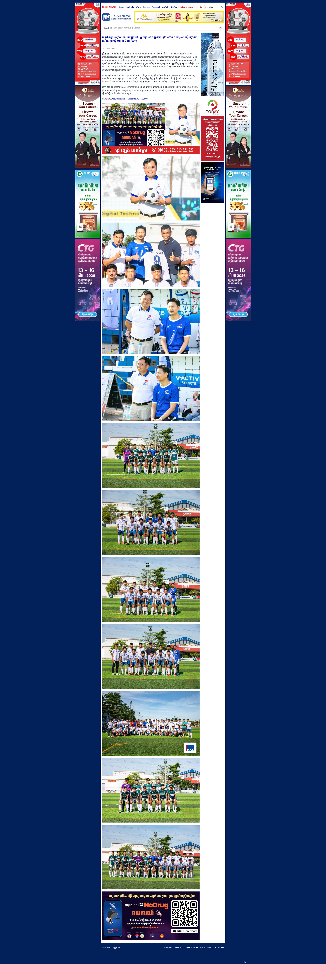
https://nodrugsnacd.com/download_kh (128, 99)
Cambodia (129, 7)
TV (201, 7)
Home (121, 7)
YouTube (165, 7)
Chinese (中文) (192, 7)
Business (146, 7)
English (181, 7)
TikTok (174, 7)
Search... (209, 7)
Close (245, 962)
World (138, 7)
